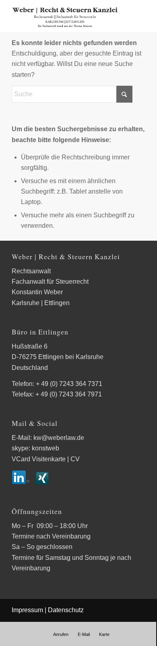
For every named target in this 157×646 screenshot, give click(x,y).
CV (75, 459)
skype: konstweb (35, 448)
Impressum (27, 610)
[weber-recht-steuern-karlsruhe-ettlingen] (65, 16)
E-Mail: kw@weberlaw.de (48, 437)
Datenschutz (66, 610)
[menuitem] (60, 634)
